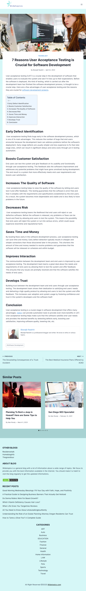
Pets (43, 564)
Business (43, 535)
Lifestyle (43, 561)
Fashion (43, 542)
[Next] (80, 405)
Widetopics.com (54, 585)
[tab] (38, 430)
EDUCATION (43, 539)
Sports (43, 567)
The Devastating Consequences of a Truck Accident (20, 359)
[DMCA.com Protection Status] (43, 480)
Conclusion (13, 122)
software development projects (35, 90)
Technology (43, 56)
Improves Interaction (17, 117)
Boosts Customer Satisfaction (20, 106)
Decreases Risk (15, 112)
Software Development (15, 345)
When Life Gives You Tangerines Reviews (20, 506)
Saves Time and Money (18, 114)
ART (43, 529)
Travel (43, 574)
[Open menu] (81, 4)
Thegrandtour (8, 457)
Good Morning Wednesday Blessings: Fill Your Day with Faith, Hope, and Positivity (37, 490)
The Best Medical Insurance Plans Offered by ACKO (64, 359)
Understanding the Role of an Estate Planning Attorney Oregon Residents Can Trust (38, 514)
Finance (43, 545)
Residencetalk (8, 452)
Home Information (43, 554)
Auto (43, 532)
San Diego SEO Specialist (61, 412)
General (43, 548)
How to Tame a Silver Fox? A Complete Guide (22, 518)
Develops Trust (14, 120)
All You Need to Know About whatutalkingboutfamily (25, 510)
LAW (43, 558)
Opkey (19, 313)
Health (43, 551)
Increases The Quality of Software (22, 109)
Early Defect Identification (18, 103)
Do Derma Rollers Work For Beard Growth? (20, 498)
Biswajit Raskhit (38, 70)
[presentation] (22, 394)
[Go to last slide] (6, 405)
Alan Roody (12, 422)
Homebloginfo (8, 454)
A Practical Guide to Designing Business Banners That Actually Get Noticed (34, 494)
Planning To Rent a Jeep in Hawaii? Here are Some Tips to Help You (21, 415)
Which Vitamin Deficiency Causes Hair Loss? (21, 502)
